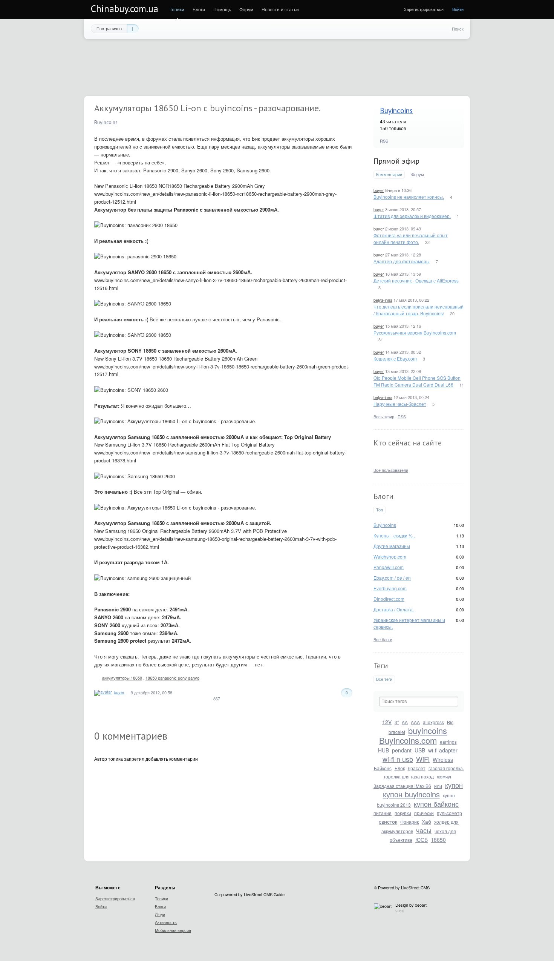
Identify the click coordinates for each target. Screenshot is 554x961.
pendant (402, 750)
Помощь (222, 9)
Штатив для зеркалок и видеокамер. (412, 216)
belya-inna (382, 300)
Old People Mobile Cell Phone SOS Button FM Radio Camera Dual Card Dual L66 (417, 381)
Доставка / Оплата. (393, 609)
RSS (384, 141)
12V (387, 722)
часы (424, 830)
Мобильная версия (173, 930)
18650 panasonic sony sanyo (172, 678)
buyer (378, 190)
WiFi (423, 759)
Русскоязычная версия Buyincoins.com (414, 332)
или (438, 786)
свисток (388, 821)
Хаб (426, 821)
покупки (403, 813)
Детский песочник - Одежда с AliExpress (416, 280)
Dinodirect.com (388, 599)
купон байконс (436, 804)
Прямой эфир (396, 161)
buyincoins (427, 730)
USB (420, 750)
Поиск (458, 29)
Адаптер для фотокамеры (401, 261)
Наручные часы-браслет (399, 404)
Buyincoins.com (408, 740)
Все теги (384, 679)
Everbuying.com (390, 588)
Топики (177, 9)
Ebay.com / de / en (392, 577)
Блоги (199, 9)
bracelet (397, 732)
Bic (450, 722)
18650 (438, 839)
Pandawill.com (388, 567)
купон (454, 785)
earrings (448, 741)
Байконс (383, 768)
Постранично (109, 28)
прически (424, 813)
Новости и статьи (280, 9)
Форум (246, 9)
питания (382, 813)
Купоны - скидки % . (394, 535)
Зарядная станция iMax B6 (402, 786)
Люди (160, 914)
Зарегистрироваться (424, 9)
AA (405, 722)
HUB (383, 750)
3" (397, 722)
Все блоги (382, 639)
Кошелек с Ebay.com (395, 358)
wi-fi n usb (398, 759)
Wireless (443, 759)
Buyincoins (396, 110)
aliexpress (433, 722)
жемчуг (444, 776)
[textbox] (418, 701)
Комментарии (389, 174)
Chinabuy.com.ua (124, 9)
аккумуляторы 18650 (122, 678)
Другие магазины (391, 546)
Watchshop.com (389, 556)
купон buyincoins (411, 794)
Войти (458, 9)
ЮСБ (421, 839)
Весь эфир (383, 416)
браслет (416, 768)
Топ (379, 509)
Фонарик (409, 821)
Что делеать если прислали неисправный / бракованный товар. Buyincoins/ (418, 309)
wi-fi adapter (443, 750)
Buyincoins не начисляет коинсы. (408, 196)
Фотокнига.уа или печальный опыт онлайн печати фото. (410, 238)
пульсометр (449, 813)
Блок (400, 768)
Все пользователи (390, 470)
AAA (415, 722)
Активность (166, 922)
